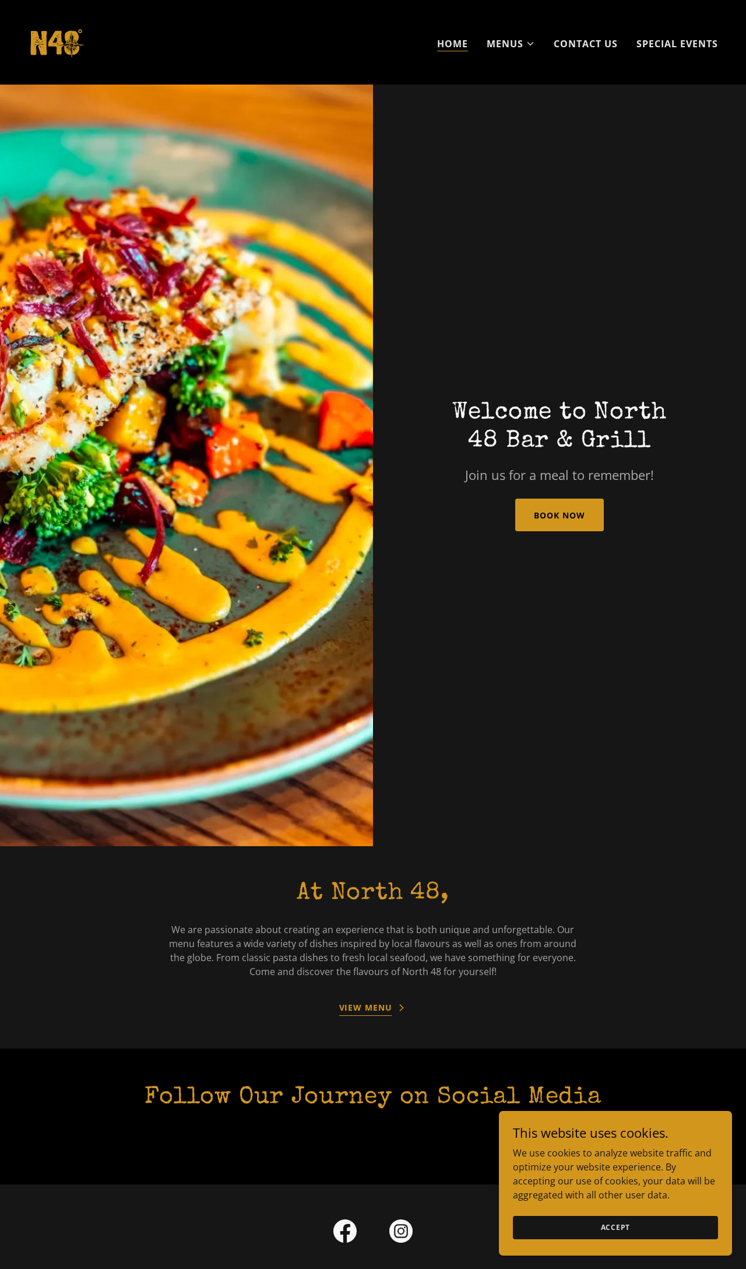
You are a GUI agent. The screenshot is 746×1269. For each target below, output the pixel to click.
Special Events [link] (677, 43)
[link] (56, 41)
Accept (616, 1227)
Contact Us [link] (586, 43)
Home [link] (452, 43)
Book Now (559, 515)
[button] (511, 44)
